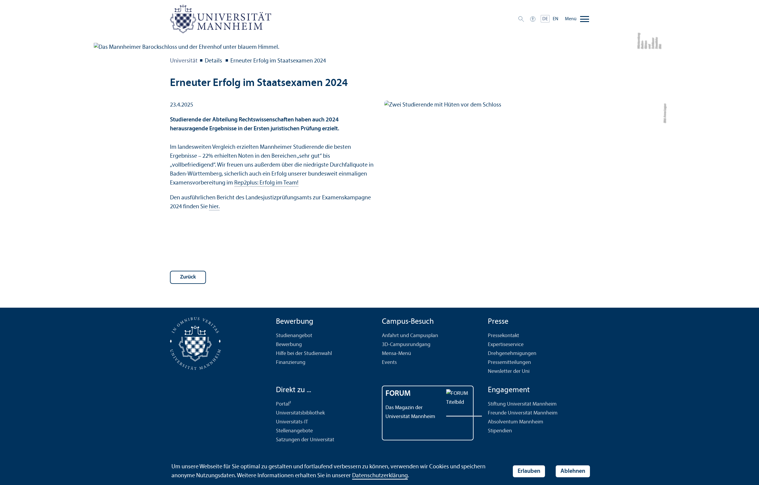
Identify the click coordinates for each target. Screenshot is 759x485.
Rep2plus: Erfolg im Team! (266, 183)
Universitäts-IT (292, 422)
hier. (214, 207)
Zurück (188, 277)
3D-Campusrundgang (406, 345)
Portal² (283, 404)
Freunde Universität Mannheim (522, 413)
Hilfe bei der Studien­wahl (304, 353)
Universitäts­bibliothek (300, 413)
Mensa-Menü (396, 353)
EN (555, 19)
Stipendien (500, 431)
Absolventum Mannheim (515, 422)
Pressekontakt (503, 336)
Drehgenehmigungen (512, 353)
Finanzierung (290, 362)
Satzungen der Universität (305, 440)
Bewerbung (289, 345)
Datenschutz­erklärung (380, 476)
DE (545, 19)
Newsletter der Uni (509, 371)
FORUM (398, 394)
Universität (184, 61)
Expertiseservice (506, 345)
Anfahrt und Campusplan (410, 336)
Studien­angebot (294, 336)
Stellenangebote (294, 431)
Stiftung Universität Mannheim (522, 404)
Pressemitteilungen (509, 362)
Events (389, 362)
